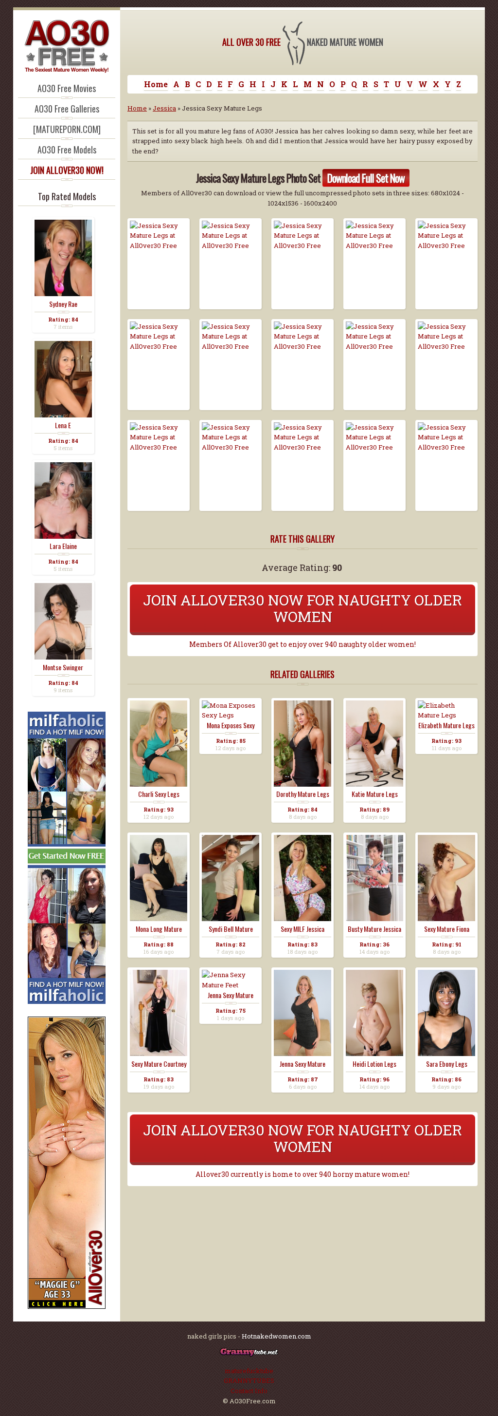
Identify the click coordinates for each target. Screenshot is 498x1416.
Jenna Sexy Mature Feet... (230, 995)
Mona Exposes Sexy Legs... (230, 725)
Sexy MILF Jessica (302, 929)
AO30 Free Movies (66, 88)
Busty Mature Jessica (374, 929)
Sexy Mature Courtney (158, 1064)
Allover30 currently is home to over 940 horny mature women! (302, 1174)
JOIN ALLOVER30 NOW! (67, 170)
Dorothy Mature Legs (302, 794)
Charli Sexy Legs (158, 794)
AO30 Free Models (66, 149)
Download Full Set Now (366, 178)
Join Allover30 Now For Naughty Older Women (302, 608)
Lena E (63, 425)
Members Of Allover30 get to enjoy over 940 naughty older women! (302, 644)
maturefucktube (249, 1370)
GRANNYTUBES (249, 1380)
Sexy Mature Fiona (446, 929)
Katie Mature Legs (375, 794)
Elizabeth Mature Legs (446, 725)
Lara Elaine (63, 546)
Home (156, 84)
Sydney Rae (63, 304)
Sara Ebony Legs (446, 1064)
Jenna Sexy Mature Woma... (302, 1064)
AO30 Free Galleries (67, 108)
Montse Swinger (63, 667)
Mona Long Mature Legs (159, 929)
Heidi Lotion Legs (374, 1064)
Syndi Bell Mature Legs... (231, 929)
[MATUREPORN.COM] (67, 129)
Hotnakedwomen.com (276, 1336)
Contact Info (249, 1390)
